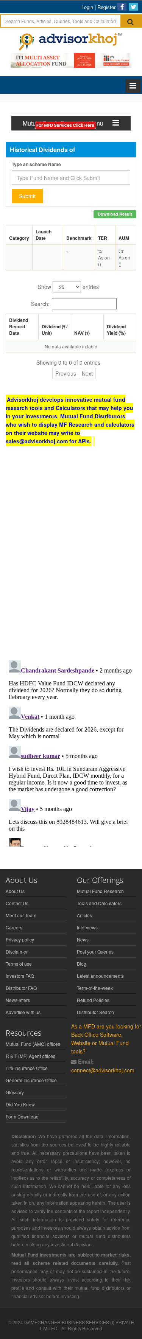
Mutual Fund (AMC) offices (33, 1044)
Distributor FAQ (21, 988)
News (83, 939)
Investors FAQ (20, 975)
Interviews (87, 927)
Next (87, 373)
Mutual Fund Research (100, 891)
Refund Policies (93, 1000)
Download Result (115, 214)
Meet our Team (21, 915)
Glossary (15, 1092)
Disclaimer (17, 951)
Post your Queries (95, 951)
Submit (27, 196)
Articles (84, 915)
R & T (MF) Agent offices (30, 1056)
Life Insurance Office (27, 1068)
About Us (15, 891)
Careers (14, 927)
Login (87, 7)
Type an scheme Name (36, 164)
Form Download (22, 1116)
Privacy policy (20, 939)
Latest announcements (100, 975)
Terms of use (19, 963)
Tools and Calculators (99, 903)
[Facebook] (121, 7)
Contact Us (17, 903)
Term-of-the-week (95, 988)
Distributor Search (95, 1012)
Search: (40, 304)
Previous (65, 373)
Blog (81, 963)
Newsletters (18, 1000)
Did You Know (20, 1104)
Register (106, 7)
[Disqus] (71, 556)
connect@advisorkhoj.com (102, 1070)
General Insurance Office (31, 1080)
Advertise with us (23, 1012)
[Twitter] (133, 7)
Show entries (68, 286)
